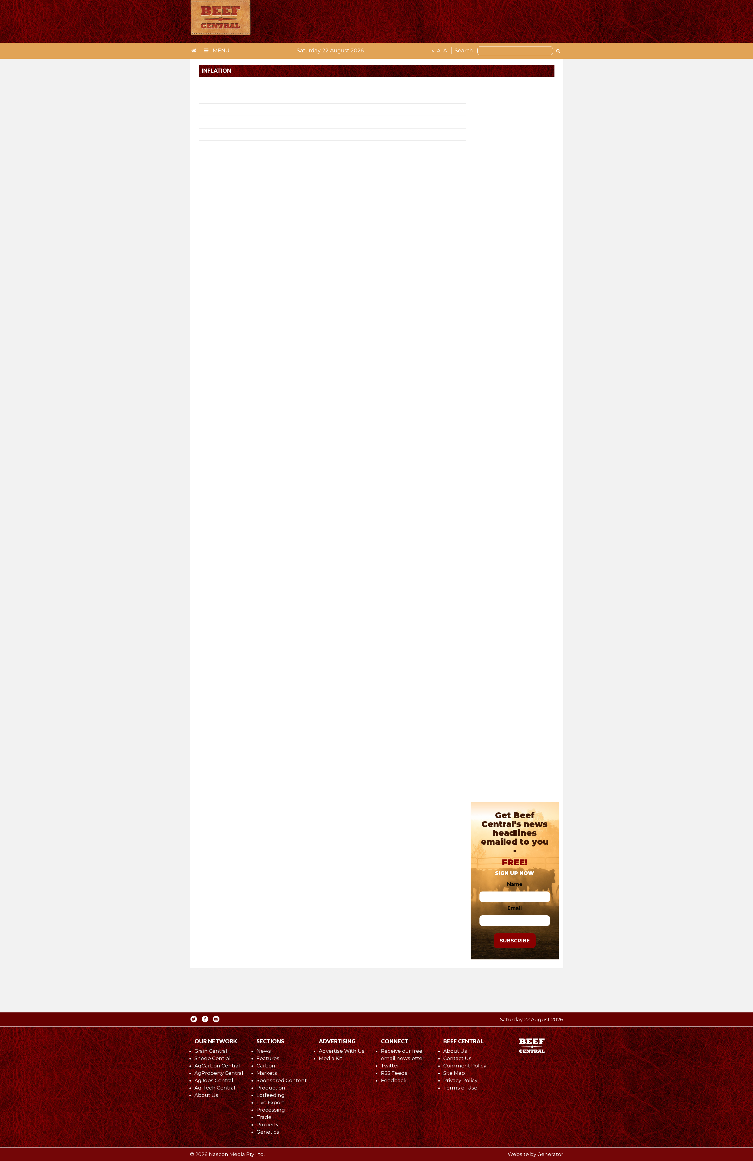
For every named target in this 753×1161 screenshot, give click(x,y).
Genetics (267, 1132)
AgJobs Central (213, 1080)
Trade (263, 1117)
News (263, 1051)
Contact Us (457, 1058)
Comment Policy (464, 1066)
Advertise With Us (341, 1051)
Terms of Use (460, 1088)
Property (267, 1124)
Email (514, 908)
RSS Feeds (394, 1073)
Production (270, 1088)
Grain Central (210, 1051)
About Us (206, 1095)
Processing (270, 1110)
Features (267, 1058)
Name (514, 884)
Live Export (270, 1102)
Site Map (454, 1073)
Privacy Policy (460, 1080)
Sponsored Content (281, 1080)
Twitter (390, 1066)
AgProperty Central (218, 1073)
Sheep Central (212, 1058)
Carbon (265, 1066)
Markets (266, 1073)
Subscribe (515, 941)
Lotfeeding (270, 1095)
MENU (220, 50)
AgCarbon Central (217, 1066)
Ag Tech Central (214, 1088)
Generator (550, 1154)
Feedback (394, 1080)
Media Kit (330, 1058)
